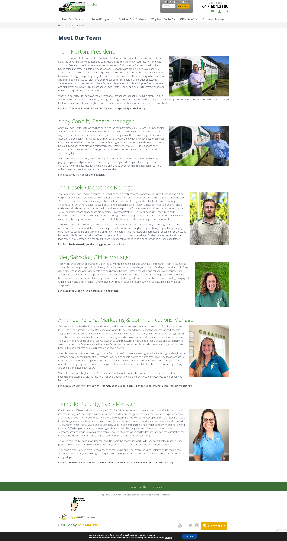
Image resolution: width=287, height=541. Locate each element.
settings (168, 537)
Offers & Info (188, 19)
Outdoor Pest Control (132, 19)
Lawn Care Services (73, 19)
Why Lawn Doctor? (162, 19)
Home (61, 25)
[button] (227, 11)
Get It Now (183, 6)
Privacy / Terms (137, 486)
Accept (189, 536)
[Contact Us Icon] (212, 11)
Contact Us (216, 525)
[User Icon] (219, 11)
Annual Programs (102, 19)
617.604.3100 (215, 6)
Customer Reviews (213, 19)
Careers (157, 486)
